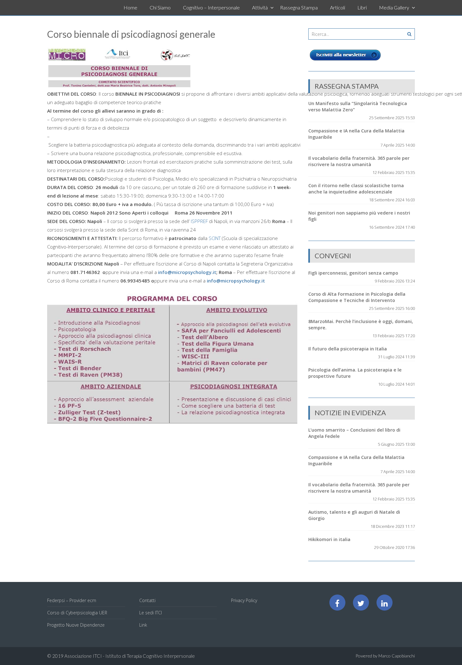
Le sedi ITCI (150, 613)
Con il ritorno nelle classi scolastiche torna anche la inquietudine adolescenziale (356, 188)
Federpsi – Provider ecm (71, 600)
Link (143, 625)
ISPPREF (199, 221)
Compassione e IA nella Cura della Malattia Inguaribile (356, 134)
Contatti (147, 600)
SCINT (215, 238)
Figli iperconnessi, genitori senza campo (353, 273)
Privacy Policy (244, 600)
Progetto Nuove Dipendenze (76, 625)
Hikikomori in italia (329, 539)
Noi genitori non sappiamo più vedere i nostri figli (359, 216)
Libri (362, 7)
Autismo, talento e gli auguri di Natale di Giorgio (354, 515)
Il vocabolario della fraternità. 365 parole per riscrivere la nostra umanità (359, 161)
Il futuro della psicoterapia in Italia (347, 349)
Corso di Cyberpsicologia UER (77, 613)
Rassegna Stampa (299, 7)
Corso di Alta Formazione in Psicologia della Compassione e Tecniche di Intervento (356, 297)
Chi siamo (160, 7)
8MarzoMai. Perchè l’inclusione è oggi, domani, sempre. (360, 324)
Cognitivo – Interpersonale (211, 7)
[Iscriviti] (345, 60)
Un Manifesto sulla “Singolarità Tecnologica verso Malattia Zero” (357, 106)
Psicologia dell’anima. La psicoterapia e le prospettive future (355, 373)
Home (130, 7)
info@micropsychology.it (187, 272)
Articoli (337, 7)
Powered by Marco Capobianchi (385, 655)
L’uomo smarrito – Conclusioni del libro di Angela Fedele (354, 433)
